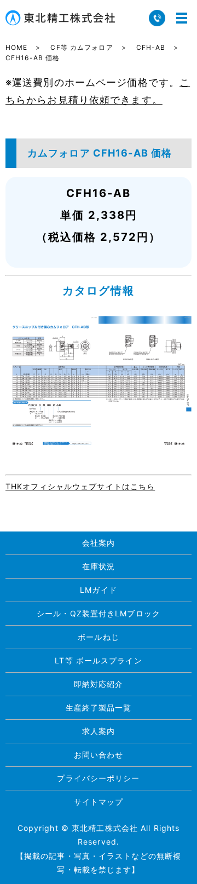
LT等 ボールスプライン (98, 660)
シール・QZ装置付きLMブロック (98, 613)
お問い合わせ (99, 754)
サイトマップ (99, 801)
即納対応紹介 (99, 684)
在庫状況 (98, 566)
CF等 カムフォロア (81, 47)
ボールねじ (98, 637)
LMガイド (98, 589)
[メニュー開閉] (181, 18)
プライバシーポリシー (98, 778)
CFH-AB (151, 47)
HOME (16, 47)
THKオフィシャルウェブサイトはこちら (80, 486)
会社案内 (98, 542)
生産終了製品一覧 (99, 707)
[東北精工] (98, 380)
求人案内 (98, 731)
